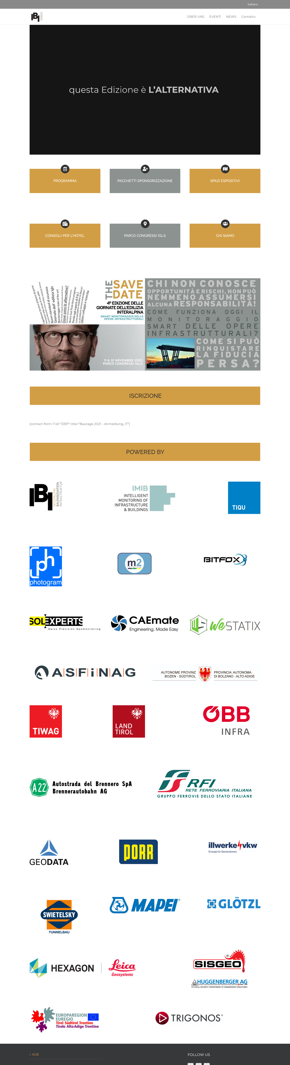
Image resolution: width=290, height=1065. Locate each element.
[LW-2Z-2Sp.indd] (205, 665)
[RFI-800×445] (205, 759)
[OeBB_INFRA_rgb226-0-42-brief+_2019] (226, 707)
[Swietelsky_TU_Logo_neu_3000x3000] (59, 886)
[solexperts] (65, 616)
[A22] (81, 779)
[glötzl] (233, 898)
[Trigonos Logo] (189, 1011)
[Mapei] (145, 898)
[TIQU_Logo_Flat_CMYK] (244, 483)
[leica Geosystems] (83, 959)
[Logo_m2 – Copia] (135, 554)
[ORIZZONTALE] (65, 1005)
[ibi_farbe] (46, 483)
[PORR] (138, 841)
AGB (35, 1054)
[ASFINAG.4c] (85, 665)
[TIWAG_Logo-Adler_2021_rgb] (46, 707)
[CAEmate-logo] (145, 616)
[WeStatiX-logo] (225, 616)
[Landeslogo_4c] (129, 707)
